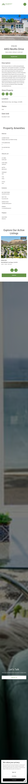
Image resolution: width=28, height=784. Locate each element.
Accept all (14, 780)
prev (12, 270)
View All (14, 275)
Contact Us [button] (14, 677)
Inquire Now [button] (14, 56)
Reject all (14, 772)
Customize (14, 776)
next (16, 270)
